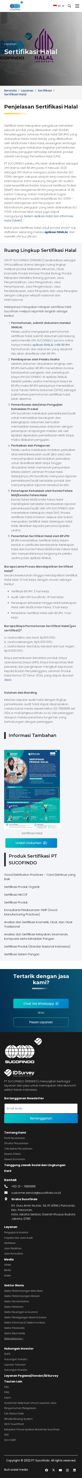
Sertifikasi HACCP (15, 895)
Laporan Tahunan (15, 1364)
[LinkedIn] (74, 1470)
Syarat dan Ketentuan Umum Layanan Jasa (30, 1403)
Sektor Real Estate (14, 1333)
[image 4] (16, 6)
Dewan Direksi (12, 1154)
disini (7, 680)
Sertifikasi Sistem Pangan (21, 954)
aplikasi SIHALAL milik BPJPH (51, 345)
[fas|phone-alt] (7, 1186)
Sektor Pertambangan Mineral (22, 1296)
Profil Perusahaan (14, 1138)
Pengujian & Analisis (16, 1232)
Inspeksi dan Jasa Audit (18, 1237)
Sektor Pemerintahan (16, 1301)
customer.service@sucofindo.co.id (36, 1193)
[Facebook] (46, 1470)
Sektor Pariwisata (14, 1328)
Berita (7, 1270)
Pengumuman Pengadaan (20, 1408)
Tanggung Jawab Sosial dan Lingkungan (34, 1165)
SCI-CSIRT (10, 1440)
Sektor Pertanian (13, 1306)
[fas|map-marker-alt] (7, 1199)
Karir (8, 1171)
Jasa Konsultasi (13, 1253)
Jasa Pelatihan (13, 1248)
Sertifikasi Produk (16, 902)
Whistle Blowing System (18, 1419)
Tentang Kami (15, 1133)
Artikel (7, 1264)
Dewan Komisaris (14, 1159)
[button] (58, 6)
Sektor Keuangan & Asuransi (21, 1312)
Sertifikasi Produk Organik (22, 887)
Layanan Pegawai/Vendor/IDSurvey (31, 1376)
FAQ (6, 1387)
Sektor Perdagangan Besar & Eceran (25, 1317)
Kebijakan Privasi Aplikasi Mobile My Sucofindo (32, 1429)
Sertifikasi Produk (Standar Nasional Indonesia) (37, 947)
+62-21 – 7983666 (23, 1186)
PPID (6, 1392)
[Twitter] (53, 1470)
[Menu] (77, 6)
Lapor (7, 1397)
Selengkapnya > (13, 1338)
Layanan (10, 1227)
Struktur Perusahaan (16, 1143)
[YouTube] (60, 1470)
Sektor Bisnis (14, 1285)
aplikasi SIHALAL (56, 232)
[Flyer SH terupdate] (32, 789)
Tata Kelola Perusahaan (18, 1148)
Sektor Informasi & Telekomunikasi (24, 1322)
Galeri (7, 1275)
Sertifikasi (10, 1243)
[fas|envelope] (7, 1193)
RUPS (7, 1354)
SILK (6, 1434)
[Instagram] (67, 1470)
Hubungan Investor (19, 1349)
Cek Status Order (14, 1413)
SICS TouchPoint (14, 1424)
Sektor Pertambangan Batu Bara (23, 1291)
